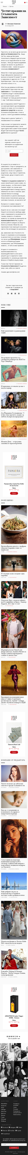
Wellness (3, 787)
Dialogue (3, 1109)
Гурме (2, 551)
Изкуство (3, 577)
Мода (2, 945)
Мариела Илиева (22, 328)
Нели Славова (11, 945)
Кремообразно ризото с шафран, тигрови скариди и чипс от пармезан (13, 548)
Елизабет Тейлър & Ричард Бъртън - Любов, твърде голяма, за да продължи (13, 973)
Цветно (11, 6)
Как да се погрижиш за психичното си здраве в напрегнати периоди (10, 812)
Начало (5, 6)
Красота (3, 657)
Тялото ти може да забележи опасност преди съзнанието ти (13, 785)
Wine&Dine (4, 1103)
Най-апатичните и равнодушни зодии (13, 332)
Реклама (15, 1109)
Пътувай (3, 1119)
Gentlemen (4, 897)
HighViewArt (23, 355)
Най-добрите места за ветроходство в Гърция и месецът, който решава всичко (13, 893)
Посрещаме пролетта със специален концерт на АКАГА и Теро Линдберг (13, 359)
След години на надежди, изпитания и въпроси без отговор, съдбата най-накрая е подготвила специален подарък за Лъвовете (13, 863)
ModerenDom (17, 1114)
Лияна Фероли (23, 410)
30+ (2, 605)
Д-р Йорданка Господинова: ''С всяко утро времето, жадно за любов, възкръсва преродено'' (12, 415)
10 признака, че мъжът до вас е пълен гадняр (13, 387)
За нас (15, 1107)
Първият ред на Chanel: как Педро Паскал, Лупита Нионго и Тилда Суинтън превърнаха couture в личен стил (13, 652)
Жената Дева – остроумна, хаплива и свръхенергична (11, 442)
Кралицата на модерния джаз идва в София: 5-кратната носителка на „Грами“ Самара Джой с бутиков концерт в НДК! (13, 700)
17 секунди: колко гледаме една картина (12, 575)
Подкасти (3, 1105)
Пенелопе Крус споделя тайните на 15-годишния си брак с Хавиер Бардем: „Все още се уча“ (13, 602)
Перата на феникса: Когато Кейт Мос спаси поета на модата (13, 942)
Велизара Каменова (13, 24)
